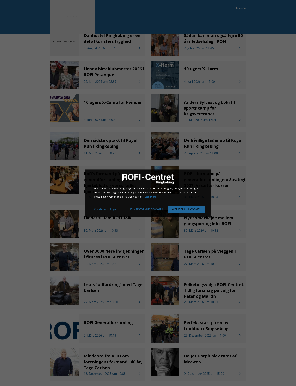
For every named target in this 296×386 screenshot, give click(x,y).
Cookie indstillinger (105, 209)
